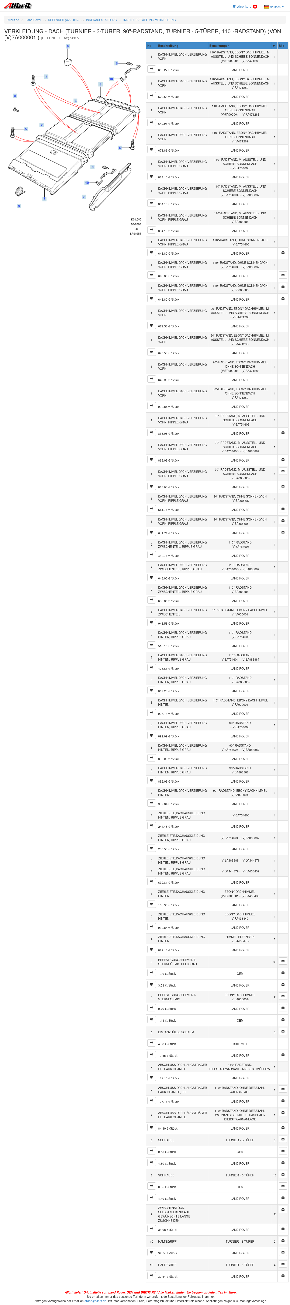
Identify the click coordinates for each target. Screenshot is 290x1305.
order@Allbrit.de (95, 1301)
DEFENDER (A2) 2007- (63, 20)
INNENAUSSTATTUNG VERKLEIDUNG (149, 20)
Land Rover (33, 20)
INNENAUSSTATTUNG (101, 20)
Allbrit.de (13, 20)
